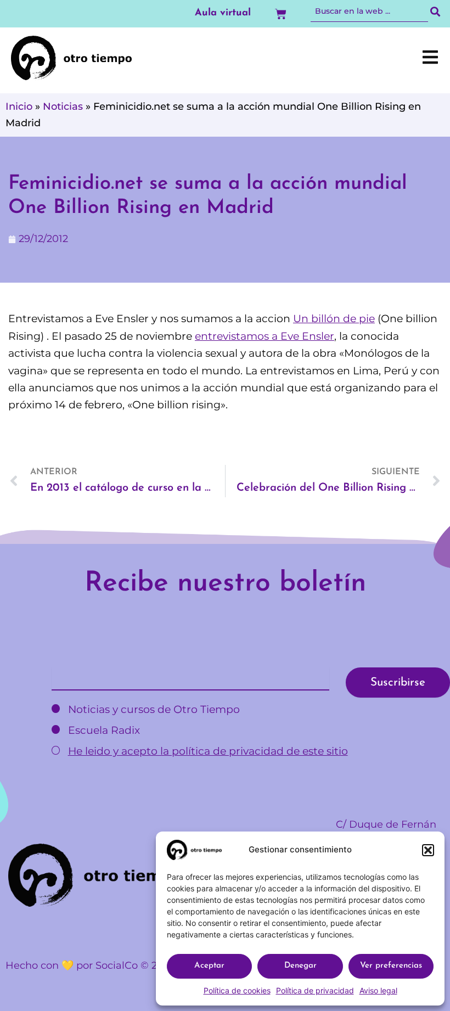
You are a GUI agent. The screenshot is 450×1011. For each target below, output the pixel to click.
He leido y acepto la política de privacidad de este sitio (208, 751)
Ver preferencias (391, 966)
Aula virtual (223, 13)
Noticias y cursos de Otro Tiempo (152, 709)
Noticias (63, 106)
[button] (428, 850)
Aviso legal (378, 990)
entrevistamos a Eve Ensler (264, 336)
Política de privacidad (315, 990)
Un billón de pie (334, 318)
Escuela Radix (102, 730)
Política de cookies (237, 990)
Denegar (300, 966)
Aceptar (209, 966)
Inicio (18, 106)
